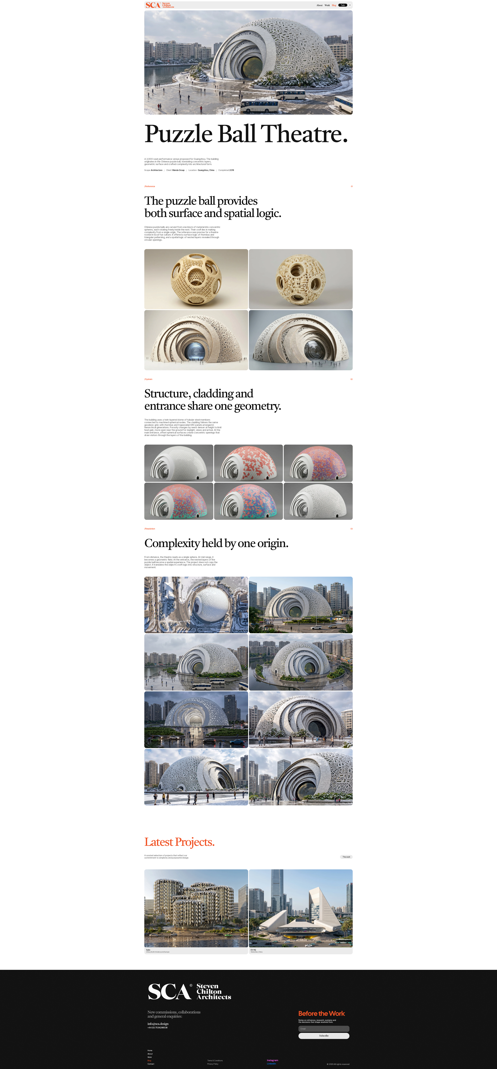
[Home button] (160, 5)
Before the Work (321, 1013)
